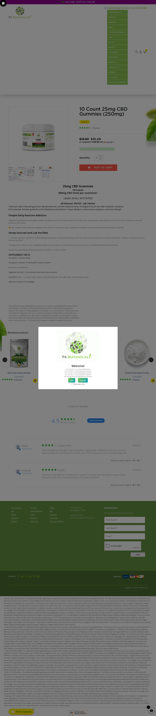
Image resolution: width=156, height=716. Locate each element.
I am (71, 380)
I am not (83, 380)
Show (3, 3)
